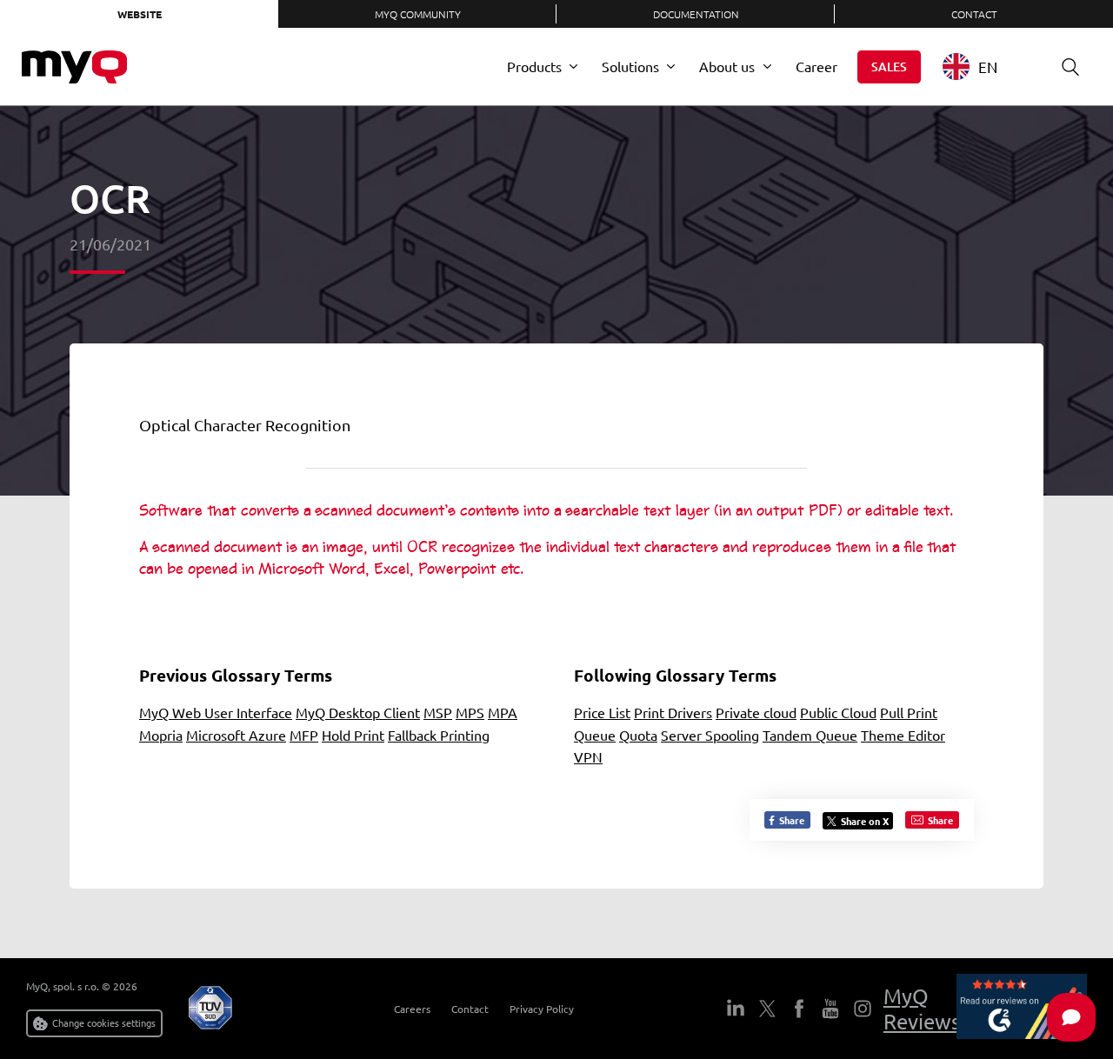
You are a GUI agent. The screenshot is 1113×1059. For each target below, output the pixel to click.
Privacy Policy (542, 1008)
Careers (412, 1008)
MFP (304, 734)
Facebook (798, 1008)
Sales (889, 66)
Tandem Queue (810, 734)
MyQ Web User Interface (215, 712)
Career (816, 66)
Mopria (161, 734)
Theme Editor (903, 734)
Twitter (766, 1008)
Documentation (696, 14)
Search (1070, 67)
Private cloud (756, 712)
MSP (437, 712)
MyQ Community (418, 14)
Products (534, 66)
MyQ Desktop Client (358, 712)
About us (727, 66)
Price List (602, 712)
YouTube (830, 1008)
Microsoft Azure (236, 734)
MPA (502, 712)
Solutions (630, 66)
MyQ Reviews (922, 1008)
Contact (974, 14)
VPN (588, 756)
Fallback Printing (439, 734)
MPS (470, 712)
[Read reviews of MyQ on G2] (1021, 1008)
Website (139, 14)
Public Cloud (838, 712)
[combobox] (983, 66)
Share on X (865, 821)
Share (790, 820)
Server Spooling (710, 734)
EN (987, 66)
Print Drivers (673, 712)
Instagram (861, 1008)
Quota (638, 734)
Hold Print (353, 734)
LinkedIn (735, 1008)
